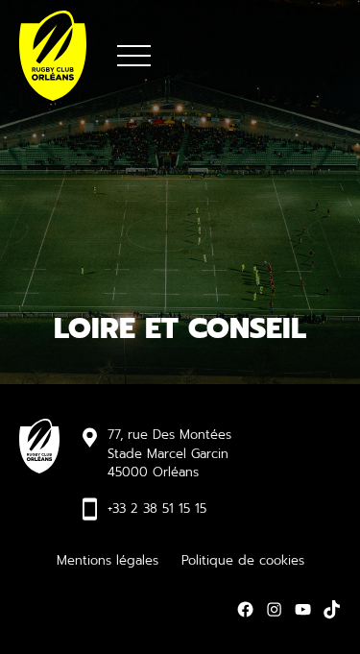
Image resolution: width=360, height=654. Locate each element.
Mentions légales (107, 560)
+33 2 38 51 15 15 (157, 508)
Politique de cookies (242, 560)
